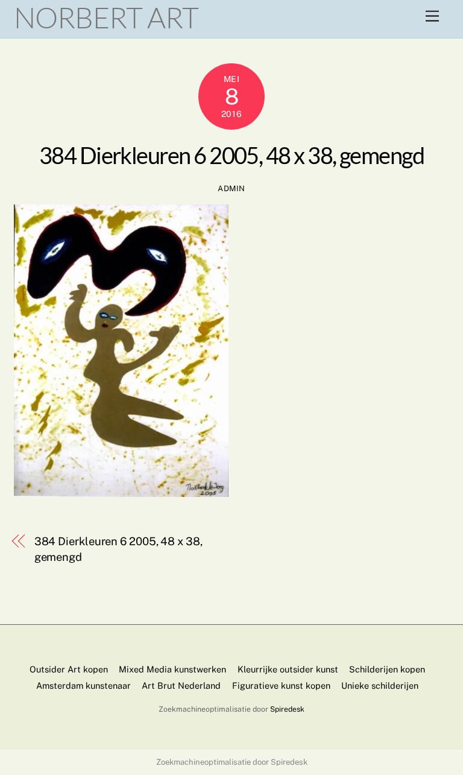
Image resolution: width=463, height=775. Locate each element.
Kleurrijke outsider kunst (288, 669)
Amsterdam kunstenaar (83, 685)
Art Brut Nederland (181, 685)
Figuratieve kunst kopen (281, 685)
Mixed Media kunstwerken (172, 669)
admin (231, 188)
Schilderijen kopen (387, 669)
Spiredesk (287, 708)
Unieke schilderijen (379, 685)
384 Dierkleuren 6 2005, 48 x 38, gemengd (231, 155)
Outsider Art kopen (69, 669)
